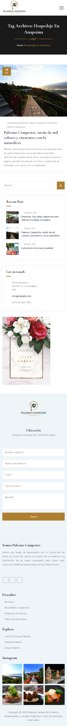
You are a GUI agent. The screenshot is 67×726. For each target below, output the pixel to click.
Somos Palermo (12, 648)
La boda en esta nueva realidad (37, 248)
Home (20, 45)
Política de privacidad (15, 619)
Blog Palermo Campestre (17, 608)
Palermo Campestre (16, 127)
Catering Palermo (13, 642)
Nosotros (9, 602)
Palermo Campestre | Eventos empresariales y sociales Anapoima (32, 714)
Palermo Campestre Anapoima (43, 123)
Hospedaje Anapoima (17, 123)
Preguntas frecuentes (16, 613)
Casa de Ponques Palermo (18, 636)
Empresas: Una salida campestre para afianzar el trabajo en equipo (40, 218)
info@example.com (21, 296)
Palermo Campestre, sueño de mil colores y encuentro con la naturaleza (31, 137)
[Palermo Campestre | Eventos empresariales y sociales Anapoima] (14, 8)
